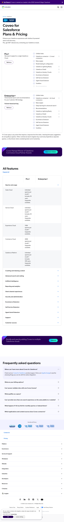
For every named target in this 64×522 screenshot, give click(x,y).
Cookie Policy (14, 514)
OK (8, 516)
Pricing (4, 16)
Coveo (6, 7)
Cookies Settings (19, 516)
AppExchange (46, 373)
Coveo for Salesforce (19, 373)
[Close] (39, 511)
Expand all (6, 172)
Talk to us (8, 62)
